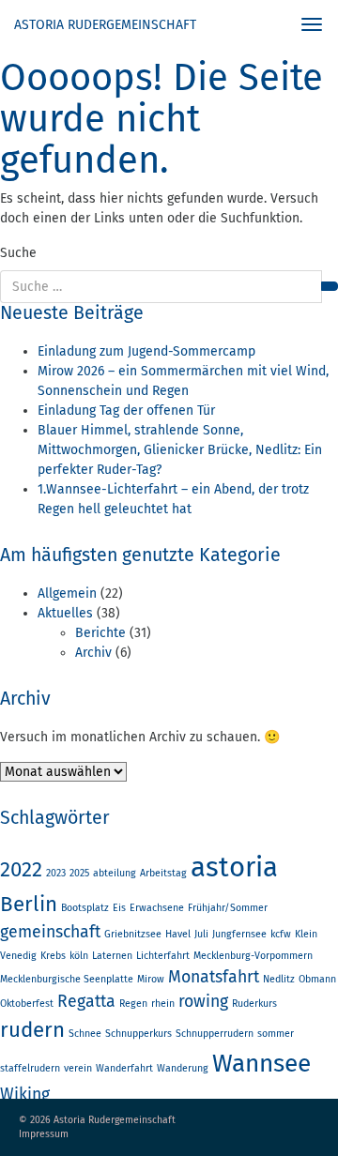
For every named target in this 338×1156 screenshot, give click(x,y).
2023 (56, 873)
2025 (79, 873)
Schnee (85, 1033)
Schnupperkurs (138, 1033)
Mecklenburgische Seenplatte (66, 979)
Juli (201, 934)
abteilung (114, 873)
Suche (18, 253)
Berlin (28, 904)
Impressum (44, 1134)
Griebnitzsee (132, 934)
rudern (32, 1029)
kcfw (280, 934)
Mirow (150, 979)
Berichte (100, 633)
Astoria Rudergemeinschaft (105, 25)
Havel (178, 934)
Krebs (53, 956)
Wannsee (261, 1063)
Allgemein (67, 593)
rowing (203, 1001)
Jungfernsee (239, 934)
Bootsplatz (85, 908)
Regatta (86, 1001)
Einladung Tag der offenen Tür (126, 410)
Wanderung (182, 1068)
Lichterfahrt (163, 956)
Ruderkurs (254, 1003)
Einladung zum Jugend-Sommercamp (146, 351)
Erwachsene (157, 908)
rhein (163, 1003)
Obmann (317, 979)
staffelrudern (30, 1068)
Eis (119, 908)
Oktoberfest (27, 1003)
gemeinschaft (50, 931)
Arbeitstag (163, 873)
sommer (275, 1033)
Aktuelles (65, 613)
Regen (133, 1003)
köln (78, 956)
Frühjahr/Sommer (228, 908)
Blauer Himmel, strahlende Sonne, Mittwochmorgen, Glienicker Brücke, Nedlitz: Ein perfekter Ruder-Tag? (180, 450)
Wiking (25, 1094)
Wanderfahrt (124, 1068)
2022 (21, 869)
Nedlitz (279, 979)
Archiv (93, 653)
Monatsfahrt (213, 976)
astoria (234, 867)
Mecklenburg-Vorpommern (253, 956)
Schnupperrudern (215, 1033)
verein (78, 1068)
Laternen (112, 956)
